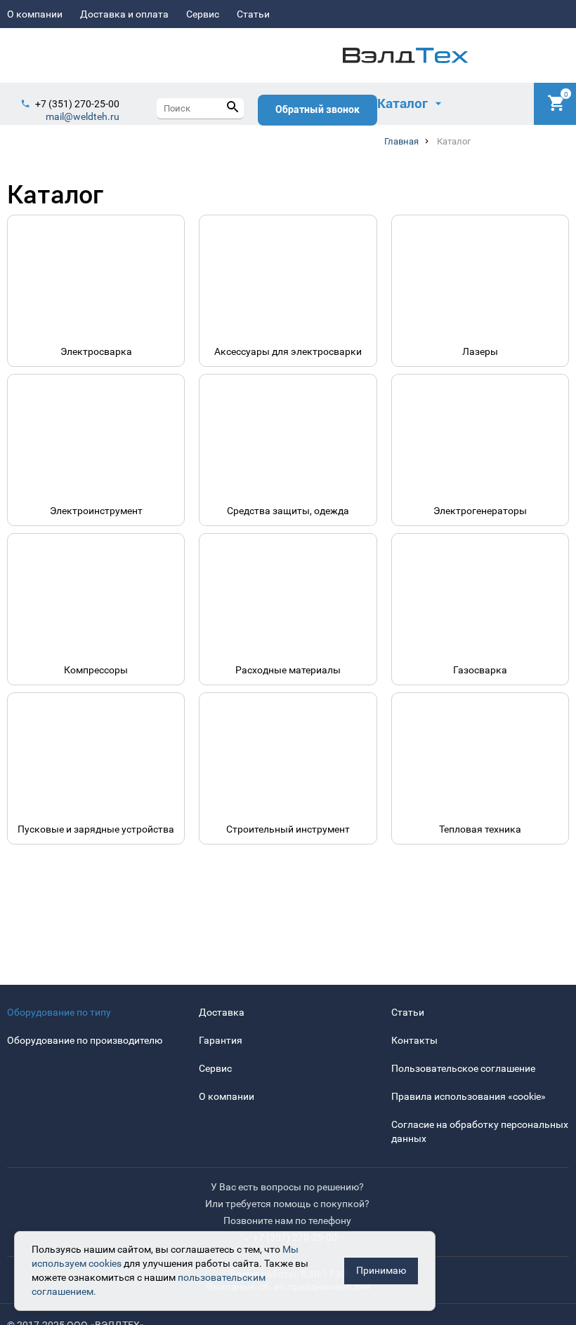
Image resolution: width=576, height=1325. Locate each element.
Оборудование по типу (59, 1012)
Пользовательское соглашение (463, 1068)
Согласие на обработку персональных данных (479, 1131)
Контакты (414, 1040)
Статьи (253, 14)
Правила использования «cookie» (468, 1096)
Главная (401, 141)
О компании (35, 14)
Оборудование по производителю (84, 1040)
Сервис (202, 14)
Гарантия (220, 1040)
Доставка (221, 1012)
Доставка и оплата (124, 14)
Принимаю (381, 1270)
